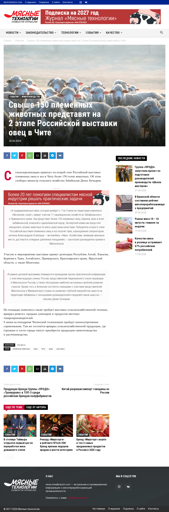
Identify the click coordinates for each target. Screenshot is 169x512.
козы (36, 349)
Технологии (69, 32)
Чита (43, 349)
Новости (12, 32)
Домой (7, 40)
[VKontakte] (86, 2)
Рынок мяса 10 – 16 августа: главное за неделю (147, 222)
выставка (61, 349)
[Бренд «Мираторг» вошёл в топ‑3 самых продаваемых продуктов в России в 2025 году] (92, 425)
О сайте (56, 2)
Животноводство (30, 96)
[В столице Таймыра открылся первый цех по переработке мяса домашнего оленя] (20, 425)
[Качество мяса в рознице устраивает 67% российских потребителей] (124, 245)
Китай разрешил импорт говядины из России (85, 390)
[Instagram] (80, 2)
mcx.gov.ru (21, 345)
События (92, 32)
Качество (113, 32)
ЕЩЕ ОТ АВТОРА (36, 407)
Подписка (44, 2)
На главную (99, 508)
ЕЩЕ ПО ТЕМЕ (14, 407)
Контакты (68, 2)
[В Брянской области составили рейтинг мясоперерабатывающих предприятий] (124, 203)
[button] (161, 33)
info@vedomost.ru (78, 497)
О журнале (30, 2)
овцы (51, 349)
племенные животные (21, 349)
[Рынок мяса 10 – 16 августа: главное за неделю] (124, 225)
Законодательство (40, 32)
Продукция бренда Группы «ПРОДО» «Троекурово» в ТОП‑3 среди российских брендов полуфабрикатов (27, 392)
